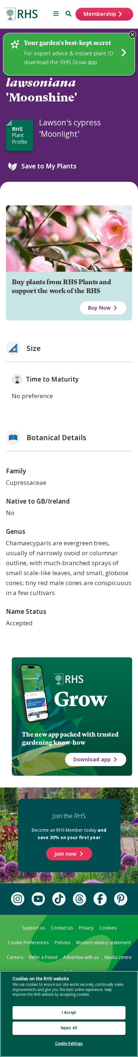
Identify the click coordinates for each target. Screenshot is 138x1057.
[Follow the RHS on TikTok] (59, 898)
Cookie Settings (69, 1043)
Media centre (118, 957)
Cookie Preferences (28, 942)
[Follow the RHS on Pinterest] (120, 898)
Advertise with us (81, 957)
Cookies (107, 928)
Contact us (62, 928)
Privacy (86, 928)
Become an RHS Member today (69, 834)
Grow (80, 699)
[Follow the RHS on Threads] (79, 898)
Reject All (69, 1028)
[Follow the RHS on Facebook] (100, 898)
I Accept (69, 1012)
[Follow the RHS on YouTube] (38, 898)
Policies (62, 942)
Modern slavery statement (103, 942)
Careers (15, 957)
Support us (33, 928)
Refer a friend (43, 957)
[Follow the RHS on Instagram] (17, 898)
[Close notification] (132, 34)
